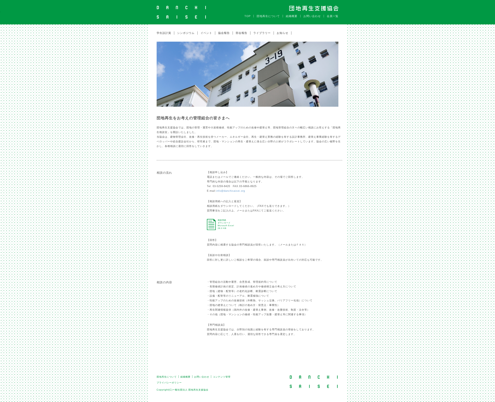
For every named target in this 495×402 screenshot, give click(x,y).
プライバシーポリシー (169, 382)
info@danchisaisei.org (230, 190)
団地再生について (268, 16)
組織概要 (291, 16)
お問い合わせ (312, 16)
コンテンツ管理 (221, 376)
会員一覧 (332, 16)
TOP (247, 16)
